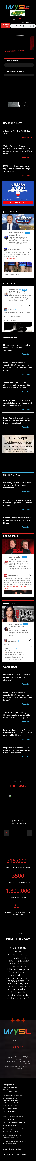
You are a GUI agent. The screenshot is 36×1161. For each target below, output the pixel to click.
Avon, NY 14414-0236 (10, 1105)
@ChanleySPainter (10, 258)
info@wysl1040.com (9, 1144)
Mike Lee (11, 309)
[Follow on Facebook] (20, 1)
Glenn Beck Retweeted (15, 306)
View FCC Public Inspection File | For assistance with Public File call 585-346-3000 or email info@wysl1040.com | (18, 1063)
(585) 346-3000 (13, 1109)
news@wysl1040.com (10, 1125)
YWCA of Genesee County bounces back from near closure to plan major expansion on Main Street (17, 150)
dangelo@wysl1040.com (11, 1131)
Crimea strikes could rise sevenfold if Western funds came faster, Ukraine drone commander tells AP (18, 366)
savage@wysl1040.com (10, 1137)
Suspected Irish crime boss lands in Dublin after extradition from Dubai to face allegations (17, 420)
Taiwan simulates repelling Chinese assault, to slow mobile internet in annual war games (16, 385)
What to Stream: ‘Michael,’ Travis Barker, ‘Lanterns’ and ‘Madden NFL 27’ (17, 520)
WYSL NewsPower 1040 (10, 1100)
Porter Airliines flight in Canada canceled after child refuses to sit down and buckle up (17, 402)
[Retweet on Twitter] (7, 305)
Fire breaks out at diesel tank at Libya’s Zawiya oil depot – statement (16, 347)
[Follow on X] (16, 1)
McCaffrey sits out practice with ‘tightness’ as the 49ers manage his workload (17, 485)
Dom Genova (19, 820)
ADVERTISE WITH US (5, 25)
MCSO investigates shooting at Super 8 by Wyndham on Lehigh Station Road (16, 168)
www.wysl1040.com (9, 1119)
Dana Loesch (12, 641)
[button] (6, 833)
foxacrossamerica (14, 249)
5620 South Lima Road (10, 1103)
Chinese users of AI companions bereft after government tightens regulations (17, 502)
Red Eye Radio (13, 575)
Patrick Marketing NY (23, 1154)
